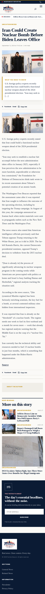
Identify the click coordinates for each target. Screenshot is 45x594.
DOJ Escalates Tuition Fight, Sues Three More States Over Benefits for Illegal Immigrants (22, 472)
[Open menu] (41, 9)
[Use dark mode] (40, 2)
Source (5, 365)
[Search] (35, 9)
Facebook (7, 106)
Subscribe (24, 517)
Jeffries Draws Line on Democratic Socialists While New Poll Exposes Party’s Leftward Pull (28, 17)
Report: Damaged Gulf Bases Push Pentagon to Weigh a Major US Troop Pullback (30, 430)
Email (14, 106)
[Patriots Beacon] (8, 9)
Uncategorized (9, 24)
